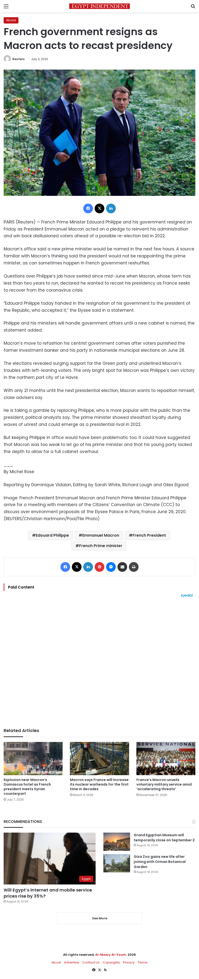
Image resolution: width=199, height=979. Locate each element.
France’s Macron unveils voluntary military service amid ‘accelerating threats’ (164, 784)
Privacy (128, 962)
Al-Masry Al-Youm (110, 954)
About (56, 962)
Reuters (18, 59)
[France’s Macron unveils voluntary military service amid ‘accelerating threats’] (165, 758)
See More (99, 918)
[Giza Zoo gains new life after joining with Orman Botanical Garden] (116, 863)
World (11, 20)
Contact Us (91, 962)
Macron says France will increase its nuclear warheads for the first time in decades (99, 784)
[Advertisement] (99, 662)
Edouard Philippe (52, 535)
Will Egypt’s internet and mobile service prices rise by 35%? (48, 893)
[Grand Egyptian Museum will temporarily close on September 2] (116, 842)
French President (149, 535)
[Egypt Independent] (99, 6)
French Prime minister (100, 546)
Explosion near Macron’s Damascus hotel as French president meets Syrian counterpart (27, 786)
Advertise (71, 962)
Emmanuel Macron (100, 535)
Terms (143, 962)
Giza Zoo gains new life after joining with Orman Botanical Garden (160, 861)
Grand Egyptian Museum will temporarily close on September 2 (164, 838)
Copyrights (111, 962)
